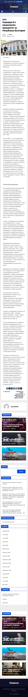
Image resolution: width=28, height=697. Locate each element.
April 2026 (5, 545)
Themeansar (14, 690)
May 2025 (5, 584)
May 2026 (5, 541)
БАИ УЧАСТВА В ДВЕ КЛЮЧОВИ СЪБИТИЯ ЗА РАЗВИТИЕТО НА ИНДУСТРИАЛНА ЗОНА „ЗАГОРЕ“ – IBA (13, 511)
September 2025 (6, 570)
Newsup (22, 689)
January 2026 (6, 556)
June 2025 (5, 581)
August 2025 (5, 574)
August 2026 (5, 531)
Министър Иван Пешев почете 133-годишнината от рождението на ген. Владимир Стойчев (12, 489)
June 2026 (5, 538)
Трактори (5, 602)
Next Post (7, 391)
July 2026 (5, 534)
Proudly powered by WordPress (9, 689)
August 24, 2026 (9, 627)
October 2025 (6, 566)
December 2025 (6, 559)
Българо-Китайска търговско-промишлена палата (10, 594)
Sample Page (16, 694)
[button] (23, 11)
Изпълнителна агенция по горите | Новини (13, 425)
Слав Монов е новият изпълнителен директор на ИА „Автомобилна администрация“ (18, 394)
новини (4, 19)
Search (4, 466)
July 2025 (5, 577)
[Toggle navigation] (13, 11)
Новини (14, 6)
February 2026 (6, 552)
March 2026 (5, 549)
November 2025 (6, 563)
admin (10, 34)
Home (10, 694)
